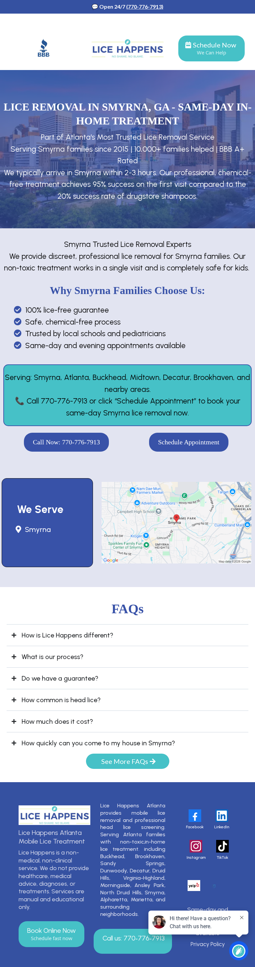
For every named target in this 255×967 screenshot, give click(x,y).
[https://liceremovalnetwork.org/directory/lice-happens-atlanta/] (213, 886)
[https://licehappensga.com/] (54, 815)
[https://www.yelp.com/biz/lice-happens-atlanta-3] (194, 885)
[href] (176, 522)
